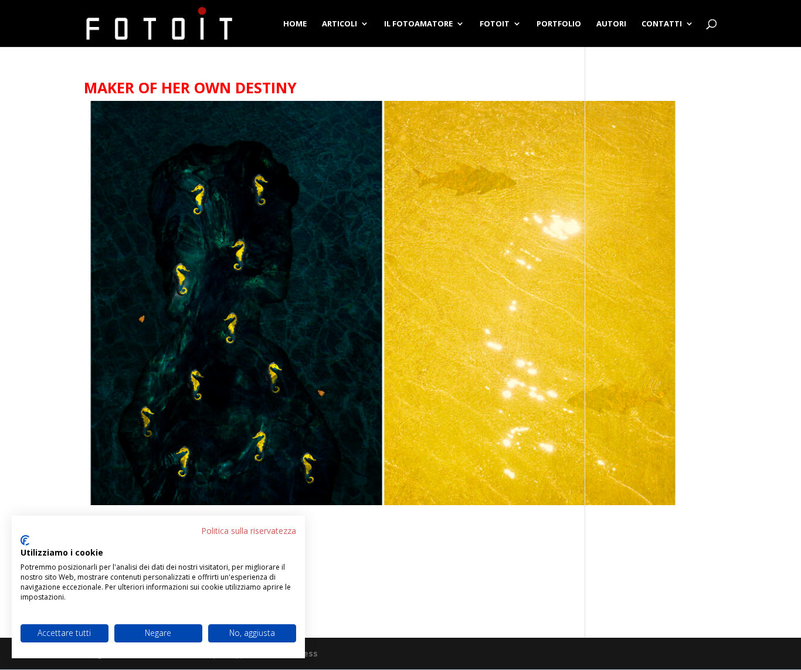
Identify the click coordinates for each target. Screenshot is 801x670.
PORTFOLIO (559, 24)
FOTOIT (495, 24)
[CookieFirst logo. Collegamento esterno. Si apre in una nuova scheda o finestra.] (25, 540)
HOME (295, 24)
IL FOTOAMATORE (418, 24)
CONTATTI (662, 24)
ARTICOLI (339, 24)
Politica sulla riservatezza (248, 530)
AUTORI (611, 24)
